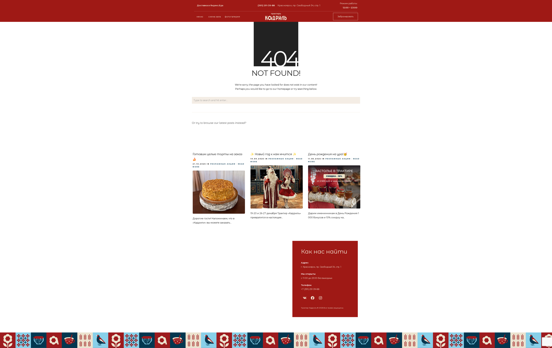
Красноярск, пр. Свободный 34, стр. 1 (299, 5)
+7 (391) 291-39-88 (310, 289)
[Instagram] (320, 297)
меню (200, 16)
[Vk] (304, 297)
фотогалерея (232, 16)
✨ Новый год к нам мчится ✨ (273, 154)
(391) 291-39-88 (266, 5)
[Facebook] (312, 297)
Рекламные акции (222, 164)
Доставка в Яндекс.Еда (210, 5)
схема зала (214, 16)
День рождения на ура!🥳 (327, 154)
